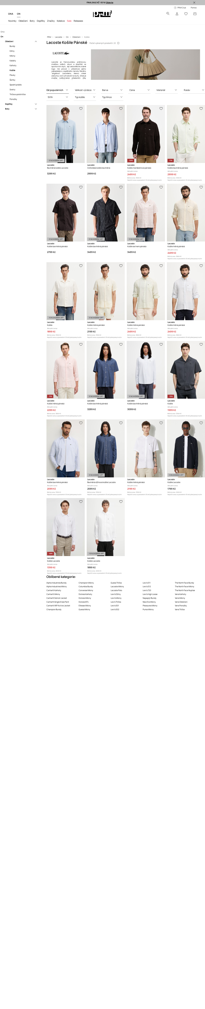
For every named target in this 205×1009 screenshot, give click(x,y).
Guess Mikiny (84, 609)
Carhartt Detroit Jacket (56, 598)
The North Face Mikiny (184, 586)
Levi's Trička (116, 602)
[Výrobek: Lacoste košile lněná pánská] (186, 213)
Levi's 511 (147, 582)
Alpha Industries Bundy (56, 582)
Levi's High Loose (150, 594)
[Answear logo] (102, 13)
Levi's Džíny (116, 594)
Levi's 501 (115, 605)
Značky (51, 20)
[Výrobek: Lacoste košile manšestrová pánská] (146, 134)
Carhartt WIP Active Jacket (58, 605)
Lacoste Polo (116, 590)
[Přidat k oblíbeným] (81, 108)
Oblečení (23, 20)
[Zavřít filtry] (194, 2)
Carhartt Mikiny (53, 594)
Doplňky (41, 20)
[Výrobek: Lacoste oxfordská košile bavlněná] (106, 134)
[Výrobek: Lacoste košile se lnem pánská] (146, 213)
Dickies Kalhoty (85, 594)
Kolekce (61, 20)
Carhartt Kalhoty (53, 590)
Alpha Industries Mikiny (56, 586)
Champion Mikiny (86, 582)
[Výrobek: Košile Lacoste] (186, 448)
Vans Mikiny (180, 598)
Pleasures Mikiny (150, 605)
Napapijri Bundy (149, 598)
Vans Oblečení (181, 602)
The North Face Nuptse (185, 590)
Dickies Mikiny (85, 598)
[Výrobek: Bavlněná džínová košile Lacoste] (106, 448)
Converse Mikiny (86, 590)
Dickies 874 (84, 602)
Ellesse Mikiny (85, 605)
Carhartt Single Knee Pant (57, 602)
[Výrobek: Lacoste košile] (65, 291)
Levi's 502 (115, 609)
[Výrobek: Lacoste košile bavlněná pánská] (186, 134)
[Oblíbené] (186, 14)
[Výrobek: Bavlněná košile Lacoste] (65, 134)
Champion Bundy (53, 609)
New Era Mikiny (149, 602)
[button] (57, 90)
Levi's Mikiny (116, 598)
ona (10, 13)
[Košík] (195, 14)
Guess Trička (116, 582)
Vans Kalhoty (180, 594)
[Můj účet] (177, 14)
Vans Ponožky (181, 605)
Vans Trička (180, 609)
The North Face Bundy (184, 582)
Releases (78, 20)
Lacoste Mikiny (117, 586)
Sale (69, 20)
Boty (32, 20)
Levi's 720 (147, 590)
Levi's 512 (147, 586)
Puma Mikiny (148, 609)
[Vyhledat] (168, 14)
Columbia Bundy (86, 586)
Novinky (12, 20)
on (18, 13)
